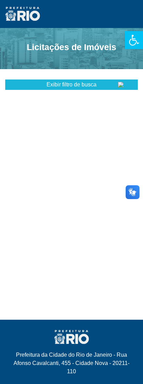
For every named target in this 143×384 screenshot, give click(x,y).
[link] (134, 40)
